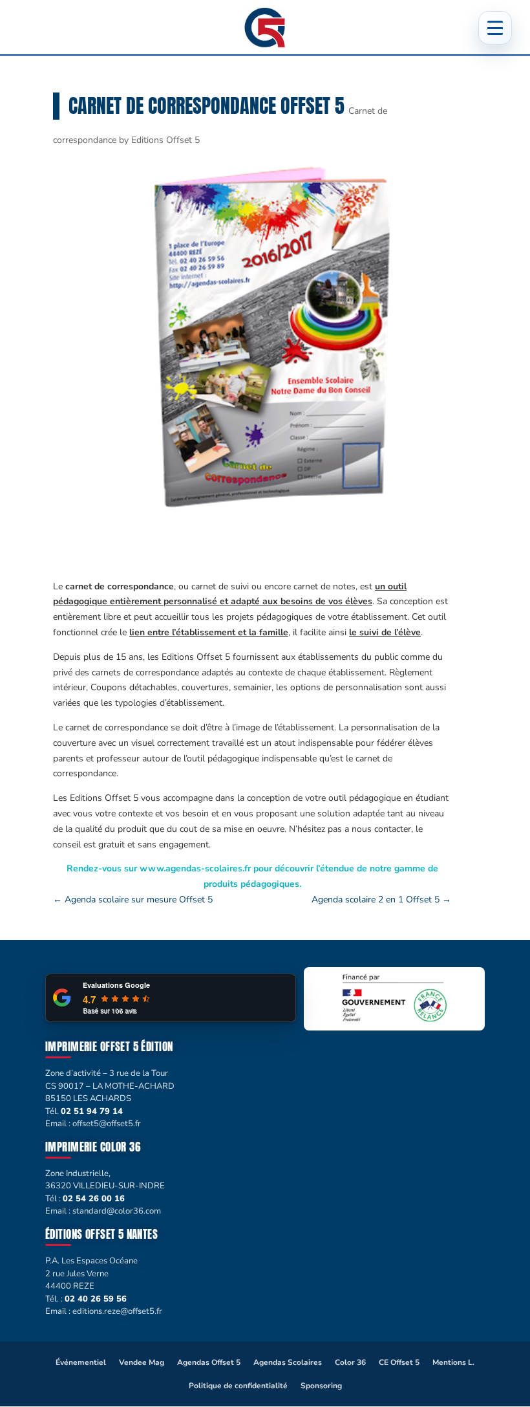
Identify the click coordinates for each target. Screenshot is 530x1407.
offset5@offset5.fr (106, 1123)
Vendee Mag (141, 1362)
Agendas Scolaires (287, 1362)
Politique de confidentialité (238, 1385)
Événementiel (81, 1362)
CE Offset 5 (399, 1362)
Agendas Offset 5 (208, 1362)
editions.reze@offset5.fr (117, 1311)
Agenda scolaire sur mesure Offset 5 (133, 899)
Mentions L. (453, 1362)
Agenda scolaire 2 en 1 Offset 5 (381, 899)
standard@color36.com (116, 1211)
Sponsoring (321, 1385)
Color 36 (350, 1362)
